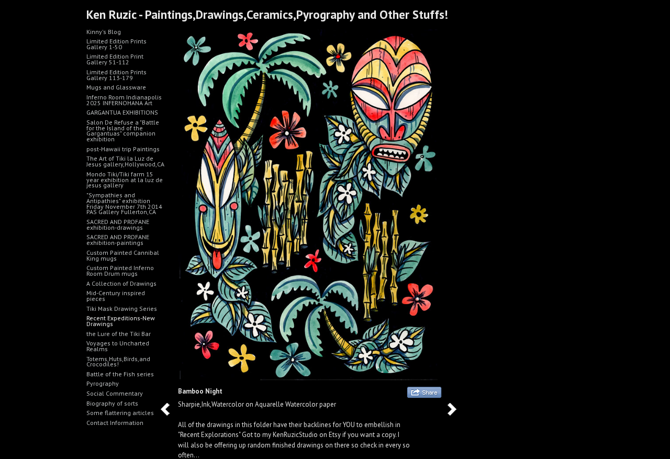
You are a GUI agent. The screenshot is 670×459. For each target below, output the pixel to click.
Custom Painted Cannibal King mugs (122, 255)
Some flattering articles (120, 413)
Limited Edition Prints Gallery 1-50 (116, 44)
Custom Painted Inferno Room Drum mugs (120, 270)
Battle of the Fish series (120, 374)
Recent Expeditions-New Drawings (120, 321)
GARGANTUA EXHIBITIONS (122, 112)
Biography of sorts (112, 403)
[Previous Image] (169, 409)
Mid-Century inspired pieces (115, 296)
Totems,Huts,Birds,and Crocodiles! (118, 361)
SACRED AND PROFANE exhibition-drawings (117, 224)
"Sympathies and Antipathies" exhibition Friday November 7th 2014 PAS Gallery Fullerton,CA (124, 203)
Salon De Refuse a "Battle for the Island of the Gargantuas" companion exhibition (122, 130)
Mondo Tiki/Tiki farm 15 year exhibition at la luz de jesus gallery (124, 179)
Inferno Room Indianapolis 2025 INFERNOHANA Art (124, 100)
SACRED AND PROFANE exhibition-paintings (117, 240)
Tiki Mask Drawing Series (121, 308)
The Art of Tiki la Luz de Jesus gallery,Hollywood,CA (125, 161)
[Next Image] (455, 409)
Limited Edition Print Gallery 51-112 (114, 59)
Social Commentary (114, 393)
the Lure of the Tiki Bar (118, 334)
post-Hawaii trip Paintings (123, 149)
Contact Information (114, 423)
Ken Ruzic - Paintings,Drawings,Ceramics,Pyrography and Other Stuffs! (267, 14)
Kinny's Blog (103, 32)
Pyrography (102, 383)
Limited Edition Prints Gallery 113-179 (116, 75)
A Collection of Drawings (121, 283)
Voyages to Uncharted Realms (117, 346)
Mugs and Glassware (116, 87)
